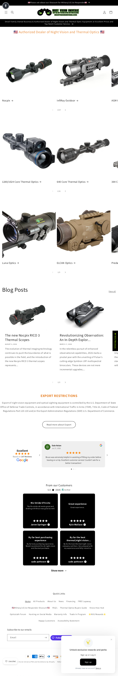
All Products (39, 601)
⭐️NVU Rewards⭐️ (97, 614)
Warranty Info (60, 614)
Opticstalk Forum (18, 614)
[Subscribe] (46, 637)
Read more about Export (59, 424)
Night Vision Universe (22, 662)
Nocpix (6, 100)
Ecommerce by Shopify (46, 662)
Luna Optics (9, 263)
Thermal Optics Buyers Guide (73, 607)
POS (32, 662)
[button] (6, 12)
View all (112, 291)
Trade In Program (78, 614)
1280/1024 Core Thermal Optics (20, 181)
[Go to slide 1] (71, 469)
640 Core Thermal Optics (71, 181)
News (61, 601)
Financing (70, 601)
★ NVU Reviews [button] (115, 341)
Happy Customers (47, 620)
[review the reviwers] (101, 445)
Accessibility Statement (68, 620)
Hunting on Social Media (40, 614)
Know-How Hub (97, 607)
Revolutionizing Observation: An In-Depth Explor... (82, 337)
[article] (40, 511)
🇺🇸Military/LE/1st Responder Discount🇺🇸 (31, 607)
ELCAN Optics (64, 263)
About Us (51, 601)
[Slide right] (65, 110)
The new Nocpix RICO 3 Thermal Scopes (22, 337)
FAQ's (54, 607)
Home (28, 601)
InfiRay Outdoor (66, 100)
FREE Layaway (84, 601)
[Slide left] (53, 110)
